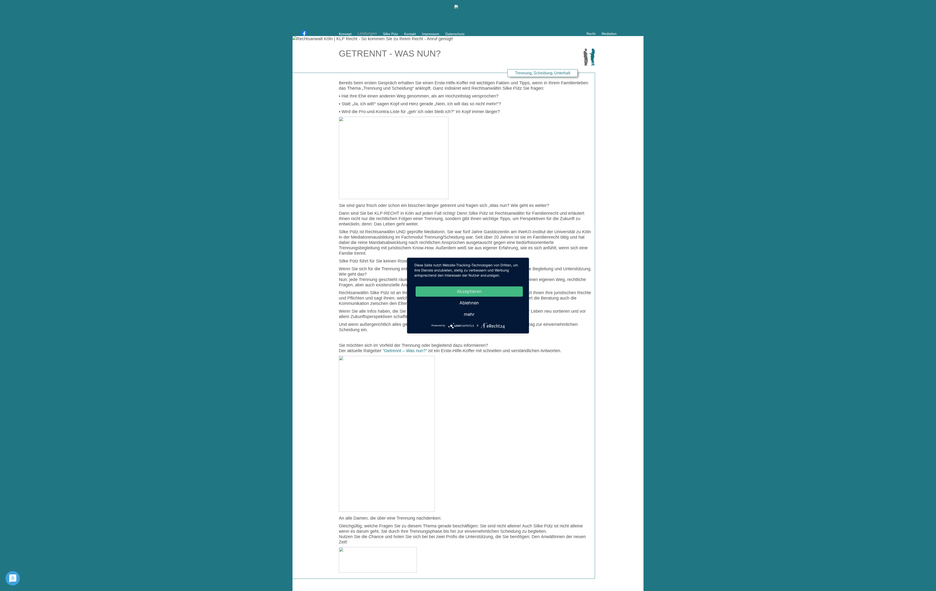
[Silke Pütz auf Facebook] (304, 33)
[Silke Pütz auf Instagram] (310, 33)
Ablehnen (469, 302)
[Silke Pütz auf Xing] (297, 33)
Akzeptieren (469, 291)
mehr (469, 314)
